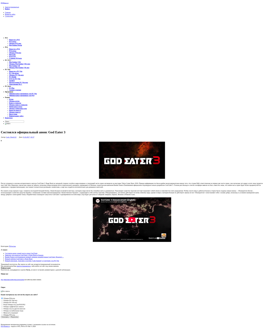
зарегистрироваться (24, 266)
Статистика (9, 16)
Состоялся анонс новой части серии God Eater (21, 253)
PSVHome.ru (4, 3)
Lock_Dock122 (11, 137)
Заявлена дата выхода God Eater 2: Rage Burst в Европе (24, 255)
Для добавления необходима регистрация (12, 279)
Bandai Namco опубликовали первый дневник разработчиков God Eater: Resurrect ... (34, 257)
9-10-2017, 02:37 (28, 137)
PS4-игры (12, 246)
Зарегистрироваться (12, 7)
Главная (8, 12)
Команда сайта (10, 14)
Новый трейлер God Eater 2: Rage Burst (18, 259)
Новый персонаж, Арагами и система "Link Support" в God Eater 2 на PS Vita (32, 261)
